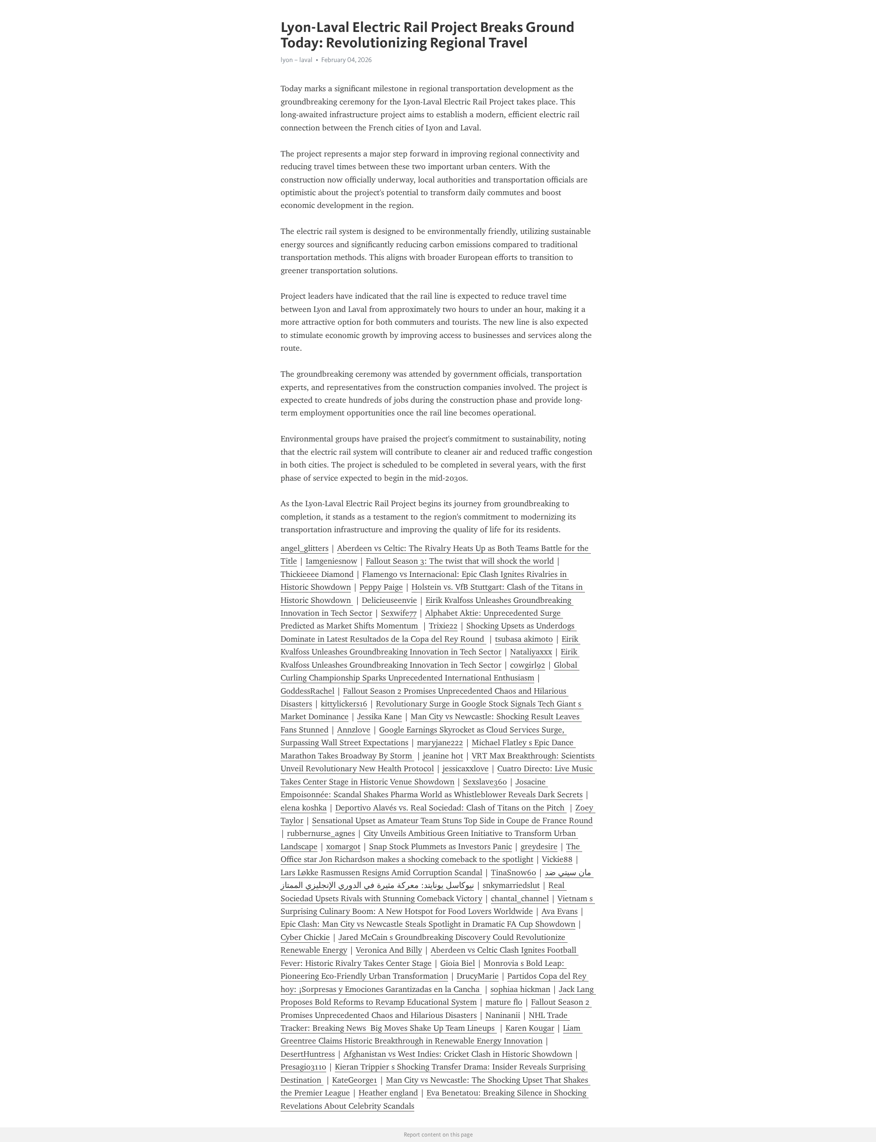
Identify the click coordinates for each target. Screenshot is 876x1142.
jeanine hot (443, 756)
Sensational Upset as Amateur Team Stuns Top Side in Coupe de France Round (452, 820)
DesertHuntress (308, 1054)
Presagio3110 (303, 1067)
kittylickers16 (344, 704)
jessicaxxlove (466, 768)
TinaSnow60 (513, 872)
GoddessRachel (307, 691)
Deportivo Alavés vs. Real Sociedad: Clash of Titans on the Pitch (451, 808)
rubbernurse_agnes (321, 833)
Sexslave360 (485, 782)
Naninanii (502, 1015)
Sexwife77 (399, 613)
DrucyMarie (478, 976)
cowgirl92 (527, 665)
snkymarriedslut (511, 885)
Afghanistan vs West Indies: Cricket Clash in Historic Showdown (458, 1054)
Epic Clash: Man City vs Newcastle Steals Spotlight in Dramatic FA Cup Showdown (428, 924)
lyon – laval (297, 60)
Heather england (388, 1093)
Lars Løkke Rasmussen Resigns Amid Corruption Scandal (381, 872)
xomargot (343, 846)
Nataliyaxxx (531, 652)
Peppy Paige (381, 587)
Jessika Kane (379, 716)
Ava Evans (560, 911)
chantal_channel (520, 898)
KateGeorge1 (354, 1080)
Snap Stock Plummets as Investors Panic (440, 846)
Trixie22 (443, 626)
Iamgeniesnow (331, 561)
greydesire (539, 846)
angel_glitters (304, 548)
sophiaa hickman (520, 989)
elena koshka (304, 808)
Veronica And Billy (389, 950)
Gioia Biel (457, 963)
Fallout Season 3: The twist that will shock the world (460, 561)
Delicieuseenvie (389, 600)
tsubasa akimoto (524, 639)
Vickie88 (557, 859)
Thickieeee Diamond (317, 574)
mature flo (503, 1002)
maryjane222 (440, 742)
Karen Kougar (530, 1028)
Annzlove (353, 730)
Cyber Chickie (305, 937)
